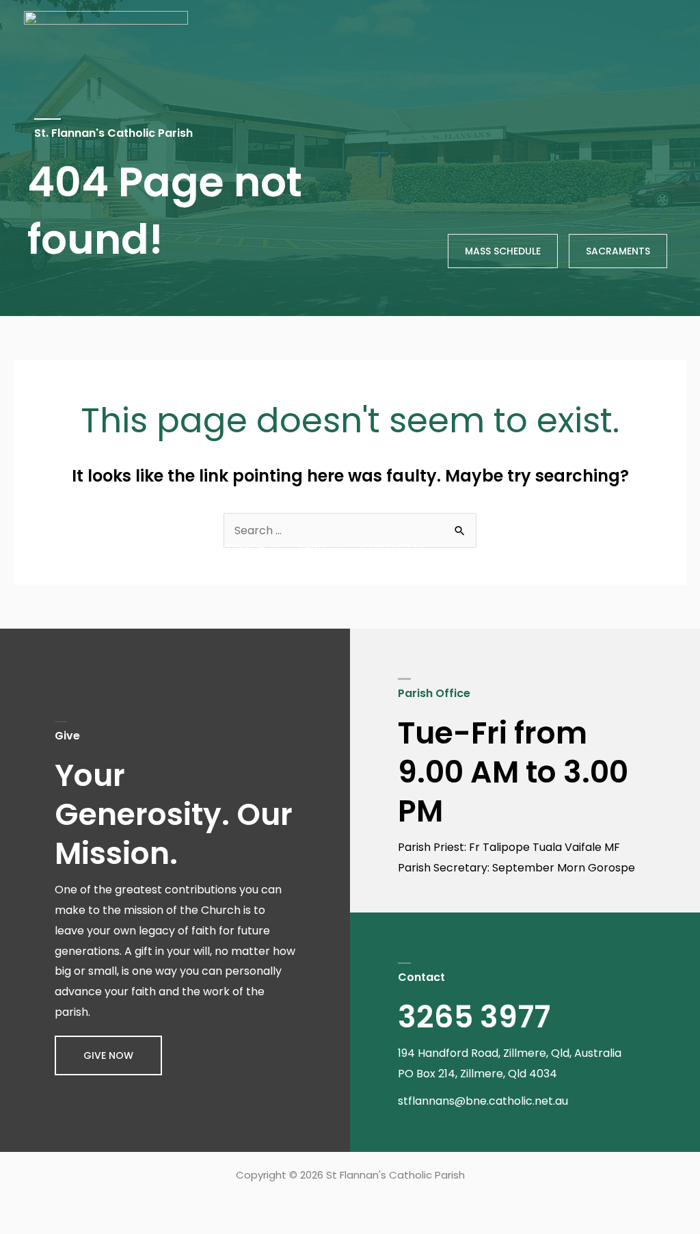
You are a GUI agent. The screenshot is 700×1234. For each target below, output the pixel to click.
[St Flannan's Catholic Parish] (106, 523)
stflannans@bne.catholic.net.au (483, 1101)
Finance (490, 500)
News (313, 547)
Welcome (236, 500)
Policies (415, 500)
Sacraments (328, 500)
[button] (108, 1055)
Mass (629, 500)
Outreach (238, 547)
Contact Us (394, 547)
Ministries (556, 500)
